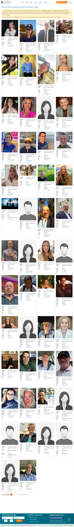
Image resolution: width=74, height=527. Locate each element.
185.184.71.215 (10, 377)
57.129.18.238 (28, 489)
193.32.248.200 (29, 417)
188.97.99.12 (10, 417)
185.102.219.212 (11, 313)
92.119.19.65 (46, 379)
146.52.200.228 (47, 347)
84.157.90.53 (10, 195)
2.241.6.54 (64, 42)
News (27, 2)
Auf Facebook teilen (55, 518)
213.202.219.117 (65, 385)
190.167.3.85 (64, 454)
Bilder (31, 2)
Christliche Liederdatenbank (60, 522)
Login (71, 2)
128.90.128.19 (64, 420)
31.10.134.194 (28, 85)
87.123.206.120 (65, 227)
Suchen (19, 520)
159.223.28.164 (47, 269)
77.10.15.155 (64, 272)
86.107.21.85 (10, 490)
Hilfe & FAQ (55, 525)
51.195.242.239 (47, 453)
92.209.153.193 (47, 297)
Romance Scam (46, 10)
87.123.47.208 (28, 126)
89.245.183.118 (29, 380)
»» (28, 494)
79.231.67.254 (64, 127)
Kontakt (45, 2)
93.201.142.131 (47, 159)
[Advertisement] (36, 504)
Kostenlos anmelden (62, 2)
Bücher (40, 2)
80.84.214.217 (10, 123)
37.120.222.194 (10, 219)
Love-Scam (54, 10)
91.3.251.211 (64, 348)
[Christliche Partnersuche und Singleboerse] (6, 2)
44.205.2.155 (46, 94)
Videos (35, 2)
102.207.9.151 (46, 50)
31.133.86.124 (64, 195)
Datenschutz (60, 525)
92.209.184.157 (29, 451)
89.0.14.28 (10, 338)
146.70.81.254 (28, 185)
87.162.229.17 (10, 269)
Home (22, 2)
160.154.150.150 (29, 52)
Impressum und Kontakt (68, 525)
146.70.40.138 (10, 46)
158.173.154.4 (64, 81)
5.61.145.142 (28, 300)
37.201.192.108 (29, 272)
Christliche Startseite (58, 520)
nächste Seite (24, 494)
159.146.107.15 (10, 457)
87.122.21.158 (46, 190)
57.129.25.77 (28, 347)
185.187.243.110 (65, 157)
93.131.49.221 (28, 229)
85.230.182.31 (46, 129)
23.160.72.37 (10, 85)
